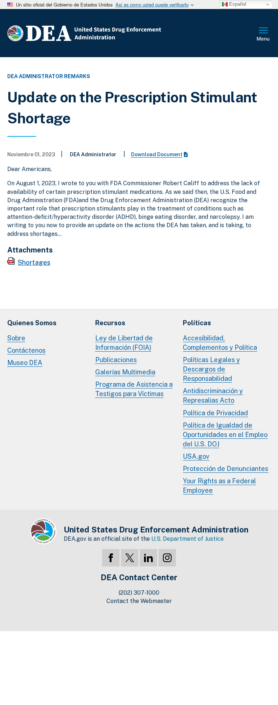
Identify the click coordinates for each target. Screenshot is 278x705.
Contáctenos (26, 350)
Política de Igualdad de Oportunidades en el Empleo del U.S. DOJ (225, 434)
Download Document (156, 154)
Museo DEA (24, 362)
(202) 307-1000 (139, 592)
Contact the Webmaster (139, 601)
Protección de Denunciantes (225, 468)
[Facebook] (110, 557)
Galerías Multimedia (125, 372)
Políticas (197, 323)
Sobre (16, 338)
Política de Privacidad (215, 413)
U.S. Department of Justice (187, 538)
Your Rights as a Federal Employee (219, 485)
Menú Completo (263, 34)
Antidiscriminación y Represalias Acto (213, 395)
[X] (129, 557)
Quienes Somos (31, 323)
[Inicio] (106, 33)
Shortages (34, 262)
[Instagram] (167, 557)
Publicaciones (116, 360)
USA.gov (196, 456)
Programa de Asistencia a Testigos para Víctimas (134, 389)
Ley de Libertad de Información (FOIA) (124, 342)
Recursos (110, 323)
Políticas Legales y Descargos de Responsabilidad (211, 369)
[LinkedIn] (148, 557)
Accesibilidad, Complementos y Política (220, 342)
